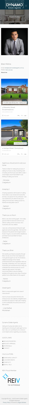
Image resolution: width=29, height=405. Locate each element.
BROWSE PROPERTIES (9, 341)
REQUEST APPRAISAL (10, 343)
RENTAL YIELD (7, 364)
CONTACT (6, 348)
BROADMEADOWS (7, 112)
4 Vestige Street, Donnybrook (12, 148)
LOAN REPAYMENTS (9, 360)
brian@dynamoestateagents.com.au (14, 68)
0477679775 (14, 330)
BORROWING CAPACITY (10, 357)
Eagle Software (22, 402)
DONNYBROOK (6, 150)
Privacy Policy (6, 402)
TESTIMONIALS (7, 346)
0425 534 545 (9, 70)
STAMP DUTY (7, 362)
